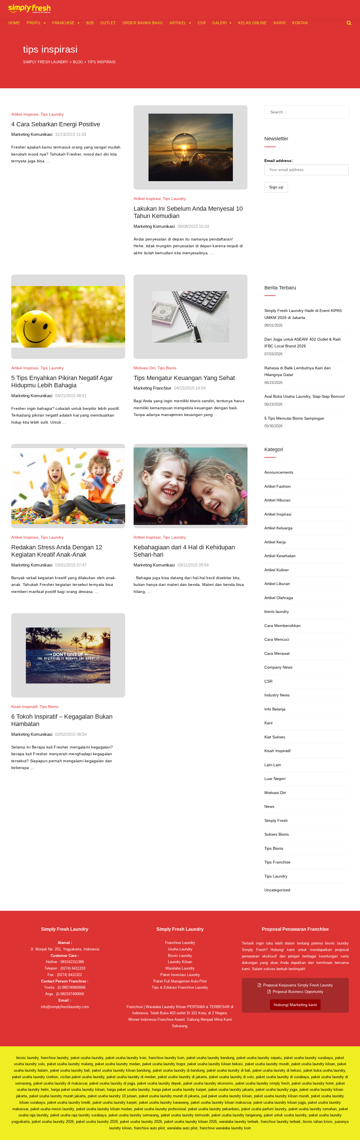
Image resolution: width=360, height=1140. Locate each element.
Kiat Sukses (274, 737)
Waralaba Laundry (180, 968)
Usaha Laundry (180, 949)
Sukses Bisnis (276, 834)
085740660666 (73, 987)
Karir (280, 23)
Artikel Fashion (277, 486)
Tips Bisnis (167, 368)
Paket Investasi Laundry (180, 975)
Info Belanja (274, 709)
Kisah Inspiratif (24, 706)
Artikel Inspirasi (24, 114)
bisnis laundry (276, 611)
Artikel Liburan (277, 583)
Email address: (278, 160)
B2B (90, 23)
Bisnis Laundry (180, 956)
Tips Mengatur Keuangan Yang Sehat (184, 377)
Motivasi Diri (144, 368)
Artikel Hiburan (277, 500)
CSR (202, 23)
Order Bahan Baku (143, 23)
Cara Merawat (277, 653)
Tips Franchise (277, 862)
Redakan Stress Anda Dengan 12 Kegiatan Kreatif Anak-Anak (56, 551)
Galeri (219, 23)
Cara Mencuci (276, 639)
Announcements (278, 472)
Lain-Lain (272, 765)
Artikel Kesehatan (280, 556)
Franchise (63, 23)
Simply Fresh (276, 820)
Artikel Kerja (275, 542)
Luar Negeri (274, 778)
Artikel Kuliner (276, 570)
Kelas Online (252, 23)
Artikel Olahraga (278, 597)
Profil (34, 23)
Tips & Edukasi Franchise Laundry (180, 987)
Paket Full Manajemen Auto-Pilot (180, 981)
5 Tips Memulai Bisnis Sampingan (294, 418)
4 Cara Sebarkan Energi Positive (55, 124)
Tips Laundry (52, 114)
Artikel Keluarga (278, 528)
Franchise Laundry (180, 943)
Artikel (178, 23)
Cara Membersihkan (282, 625)
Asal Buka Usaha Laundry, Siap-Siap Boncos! (304, 396)
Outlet (108, 23)
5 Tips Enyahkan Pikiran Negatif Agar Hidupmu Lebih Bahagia (61, 381)
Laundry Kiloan (180, 962)
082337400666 (71, 994)
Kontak (300, 23)
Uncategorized (277, 890)
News (269, 806)
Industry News (277, 695)
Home (14, 23)
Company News (278, 667)
